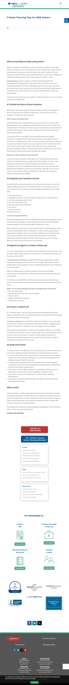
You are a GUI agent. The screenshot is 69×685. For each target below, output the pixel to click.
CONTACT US (13, 639)
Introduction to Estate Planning (30, 453)
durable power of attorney (17, 260)
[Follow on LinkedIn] (34, 623)
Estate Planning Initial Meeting (30, 461)
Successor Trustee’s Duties (29, 489)
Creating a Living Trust (14, 321)
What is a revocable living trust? (30, 475)
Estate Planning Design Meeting (30, 458)
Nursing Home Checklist (28, 492)
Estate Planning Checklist (29, 497)
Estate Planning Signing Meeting (31, 455)
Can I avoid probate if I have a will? (31, 478)
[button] (66, 20)
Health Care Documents (28, 450)
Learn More (20, 544)
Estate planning (12, 81)
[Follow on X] (39, 623)
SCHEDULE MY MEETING (15, 413)
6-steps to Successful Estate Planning (32, 494)
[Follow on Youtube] (25, 650)
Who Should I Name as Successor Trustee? (33, 472)
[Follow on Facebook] (29, 623)
